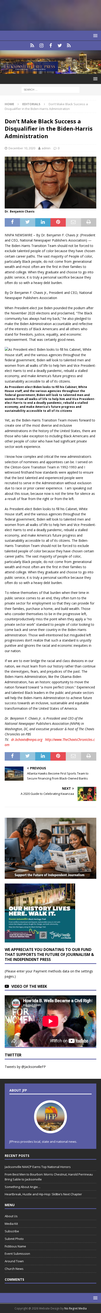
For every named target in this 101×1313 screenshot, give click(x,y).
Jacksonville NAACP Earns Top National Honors (38, 1167)
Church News (14, 1269)
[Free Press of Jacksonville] (50, 71)
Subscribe (12, 1231)
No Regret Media (75, 1308)
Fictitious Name (15, 1246)
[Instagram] (41, 45)
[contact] (32, 45)
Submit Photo (14, 1239)
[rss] (69, 45)
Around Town (14, 1261)
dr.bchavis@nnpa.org (26, 739)
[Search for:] (50, 89)
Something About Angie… (22, 1187)
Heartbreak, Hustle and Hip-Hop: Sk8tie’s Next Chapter (43, 1194)
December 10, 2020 (21, 148)
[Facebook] (51, 45)
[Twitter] (60, 45)
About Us (11, 1216)
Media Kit (11, 1223)
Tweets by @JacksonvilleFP (25, 1066)
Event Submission (17, 1253)
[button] (94, 35)
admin (46, 148)
